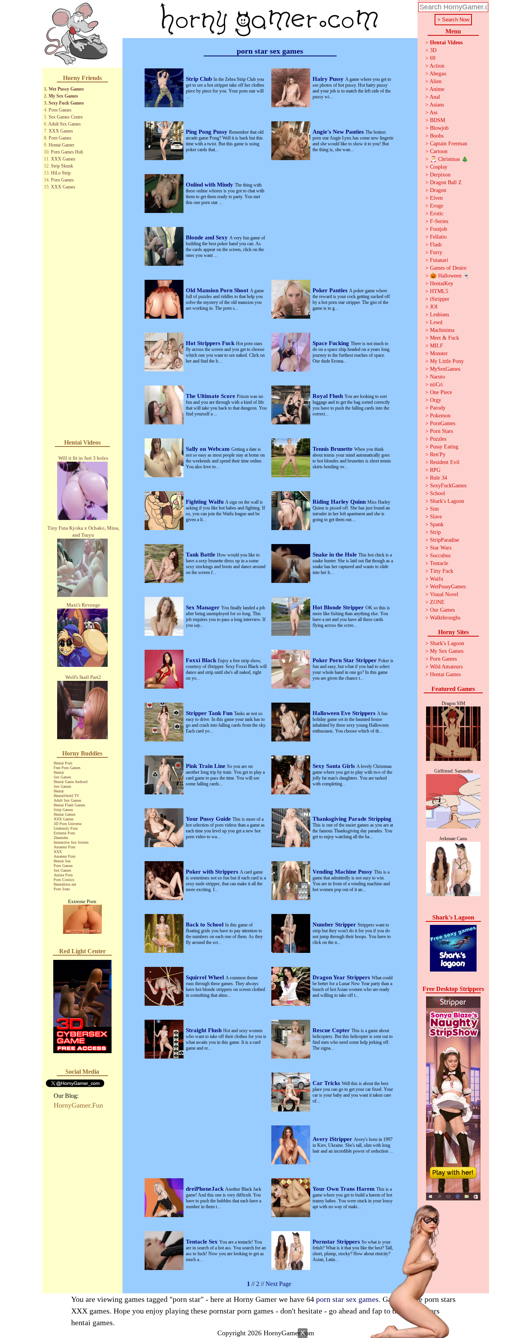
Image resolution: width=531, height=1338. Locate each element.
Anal (435, 97)
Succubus (440, 555)
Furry (436, 252)
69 (432, 58)
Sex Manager (203, 607)
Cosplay (438, 167)
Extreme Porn (64, 833)
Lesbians (439, 314)
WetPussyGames (448, 587)
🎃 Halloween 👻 (450, 276)
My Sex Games (63, 96)
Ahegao (438, 74)
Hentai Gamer (61, 145)
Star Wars (440, 548)
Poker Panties (331, 290)
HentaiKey (441, 283)
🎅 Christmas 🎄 (449, 159)
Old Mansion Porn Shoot (218, 290)
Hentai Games (64, 814)
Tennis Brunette (333, 449)
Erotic (437, 213)
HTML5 (439, 291)
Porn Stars (62, 889)
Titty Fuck (441, 571)
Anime (437, 89)
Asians (437, 105)
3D (433, 50)
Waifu (436, 579)
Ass (433, 112)
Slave (436, 517)
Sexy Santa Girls (334, 766)
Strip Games (63, 810)
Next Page (278, 1283)
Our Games (442, 610)
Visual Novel (444, 594)
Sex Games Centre (66, 117)
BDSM (437, 120)
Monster (439, 353)
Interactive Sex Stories (71, 842)
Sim (434, 509)
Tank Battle (201, 554)
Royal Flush (328, 396)
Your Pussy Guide (209, 819)
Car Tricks (327, 1083)
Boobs (437, 136)
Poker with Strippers (213, 872)
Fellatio (438, 237)
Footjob (438, 229)
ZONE (437, 602)
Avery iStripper (333, 1139)
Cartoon (438, 151)
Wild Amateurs (446, 667)
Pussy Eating (444, 447)
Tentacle (439, 563)
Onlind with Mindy (210, 184)
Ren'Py (437, 454)
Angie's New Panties (339, 132)
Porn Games (60, 110)
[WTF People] (82, 931)
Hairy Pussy (329, 79)
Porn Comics (64, 879)
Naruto (437, 377)
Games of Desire (448, 268)
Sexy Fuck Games (66, 103)
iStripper (439, 299)
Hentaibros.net (65, 884)
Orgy (435, 400)
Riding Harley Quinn (340, 502)
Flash (436, 245)
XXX (58, 852)
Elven (436, 198)
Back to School (205, 924)
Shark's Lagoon (447, 501)
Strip (435, 532)
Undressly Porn (66, 828)
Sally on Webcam (208, 449)
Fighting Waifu (205, 502)
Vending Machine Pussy (343, 872)
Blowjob (439, 128)
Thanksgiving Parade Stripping (352, 819)
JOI (434, 307)
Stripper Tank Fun (210, 713)
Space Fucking (332, 343)
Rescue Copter (332, 1030)
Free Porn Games (67, 768)
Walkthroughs (445, 618)
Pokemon (440, 416)
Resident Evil (444, 462)
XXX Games (61, 131)
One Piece (441, 392)
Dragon (438, 190)
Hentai (59, 772)
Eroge (436, 206)
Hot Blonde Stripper (339, 607)
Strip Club (199, 79)
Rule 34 (438, 478)
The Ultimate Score (211, 396)
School (437, 493)
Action (437, 66)
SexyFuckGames (448, 485)
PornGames (442, 423)
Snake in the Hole (335, 554)
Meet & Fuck (444, 338)
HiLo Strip (61, 173)
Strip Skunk (62, 166)
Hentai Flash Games (69, 805)
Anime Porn (63, 875)
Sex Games (62, 777)
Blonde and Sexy (207, 237)
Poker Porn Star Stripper (345, 660)
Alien (436, 81)
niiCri (436, 384)
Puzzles (438, 439)
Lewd (436, 322)
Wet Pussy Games (66, 89)
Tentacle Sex (202, 1242)
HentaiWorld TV (66, 796)
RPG (435, 470)
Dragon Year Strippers (342, 977)
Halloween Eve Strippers (345, 713)
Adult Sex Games (64, 124)
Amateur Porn (64, 847)
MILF (436, 346)
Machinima (442, 330)
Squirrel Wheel (205, 977)
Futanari (439, 260)
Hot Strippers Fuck (211, 343)
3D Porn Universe (68, 824)
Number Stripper (335, 924)
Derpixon (440, 175)
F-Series (439, 221)
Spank (437, 524)
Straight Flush (204, 1030)
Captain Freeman (448, 144)
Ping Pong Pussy (207, 132)
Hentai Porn (63, 763)
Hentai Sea (62, 861)
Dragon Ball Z (446, 182)
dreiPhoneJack (205, 1189)
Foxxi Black (202, 660)
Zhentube (61, 838)
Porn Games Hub (67, 152)
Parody (437, 408)
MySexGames (445, 369)
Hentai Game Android (70, 782)
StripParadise (444, 540)
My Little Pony (447, 361)
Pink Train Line (206, 766)
